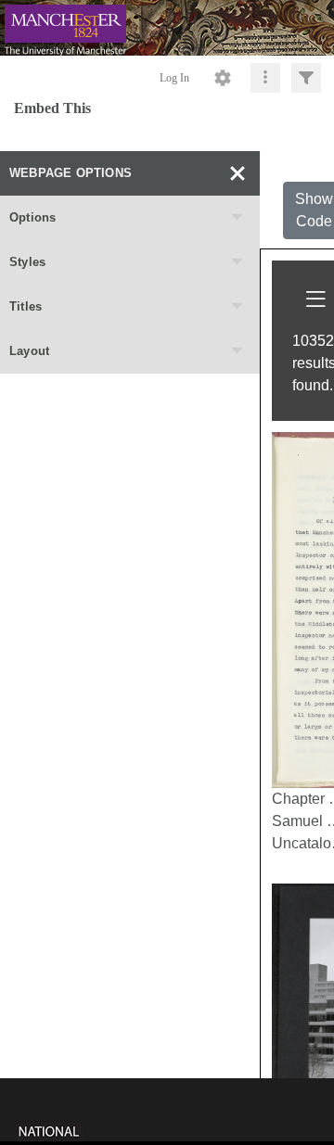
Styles (27, 262)
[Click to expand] (306, 78)
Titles (25, 306)
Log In (174, 77)
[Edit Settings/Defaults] (222, 78)
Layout (29, 351)
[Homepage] (167, 28)
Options (32, 217)
